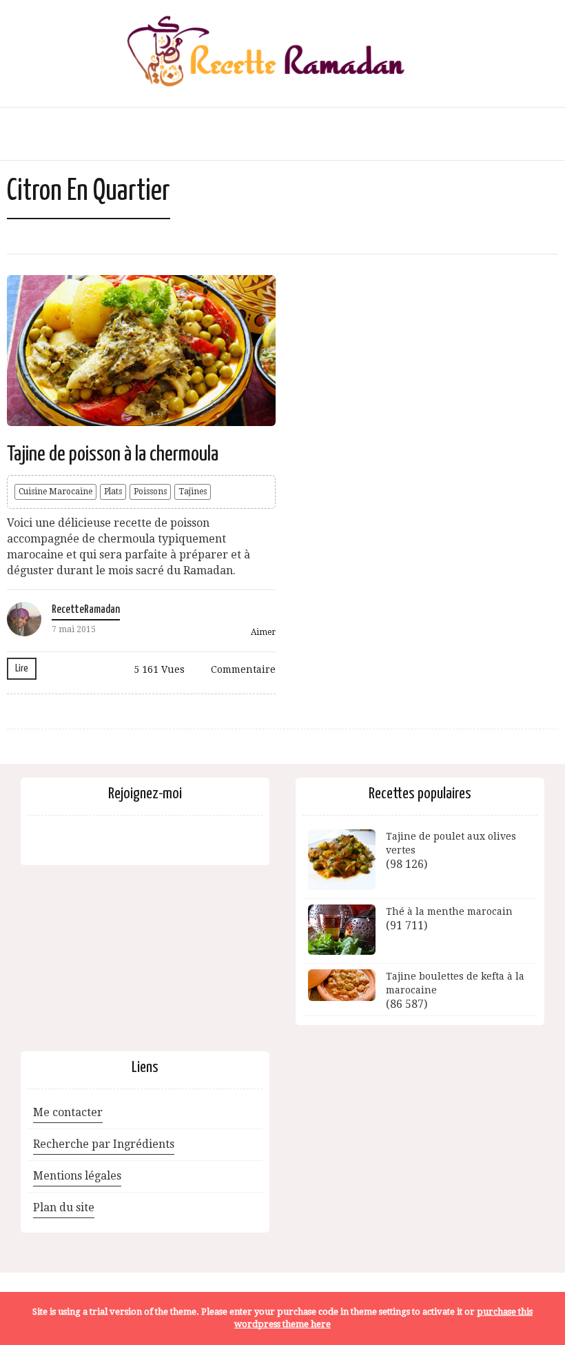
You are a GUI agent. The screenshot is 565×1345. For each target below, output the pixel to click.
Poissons (150, 491)
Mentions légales (77, 1175)
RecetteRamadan (86, 610)
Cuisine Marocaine (55, 491)
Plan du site (63, 1207)
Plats (113, 491)
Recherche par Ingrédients (103, 1144)
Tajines (192, 491)
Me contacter (68, 1112)
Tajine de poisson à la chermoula (112, 454)
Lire (21, 668)
